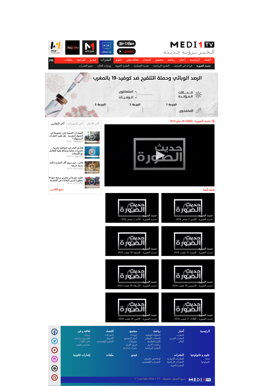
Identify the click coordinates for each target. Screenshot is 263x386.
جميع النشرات (86, 65)
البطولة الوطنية (152, 335)
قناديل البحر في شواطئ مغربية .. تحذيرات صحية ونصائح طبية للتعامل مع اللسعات (66, 150)
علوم (119, 59)
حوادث (133, 335)
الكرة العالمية (153, 341)
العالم (181, 341)
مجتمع (159, 59)
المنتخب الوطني (152, 338)
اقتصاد (147, 59)
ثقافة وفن (132, 59)
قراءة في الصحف (183, 65)
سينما (87, 335)
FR (51, 60)
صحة (207, 358)
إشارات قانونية (81, 354)
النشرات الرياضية (175, 362)
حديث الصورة (204, 65)
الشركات (109, 335)
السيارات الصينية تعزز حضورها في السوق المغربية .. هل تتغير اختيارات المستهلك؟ (66, 135)
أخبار (182, 59)
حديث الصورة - (194, 219)
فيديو (93, 59)
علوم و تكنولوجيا (200, 354)
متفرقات (133, 341)
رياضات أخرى (153, 344)
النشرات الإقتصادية (151, 362)
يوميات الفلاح (104, 65)
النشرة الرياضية (161, 65)
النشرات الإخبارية (175, 358)
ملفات (68, 59)
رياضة (171, 59)
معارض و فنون (83, 344)
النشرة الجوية (122, 65)
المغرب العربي (177, 338)
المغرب (180, 335)
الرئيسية (195, 59)
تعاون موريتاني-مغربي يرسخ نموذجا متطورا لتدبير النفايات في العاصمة (66, 179)
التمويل (110, 338)
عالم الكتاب (84, 341)
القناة (207, 59)
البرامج (81, 59)
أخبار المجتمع (130, 338)
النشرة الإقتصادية (105, 341)
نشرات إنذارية (130, 348)
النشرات (106, 59)
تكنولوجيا (205, 362)
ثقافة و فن (84, 331)
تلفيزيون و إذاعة (82, 338)
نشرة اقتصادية (141, 65)
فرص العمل (131, 344)
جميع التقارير (57, 189)
